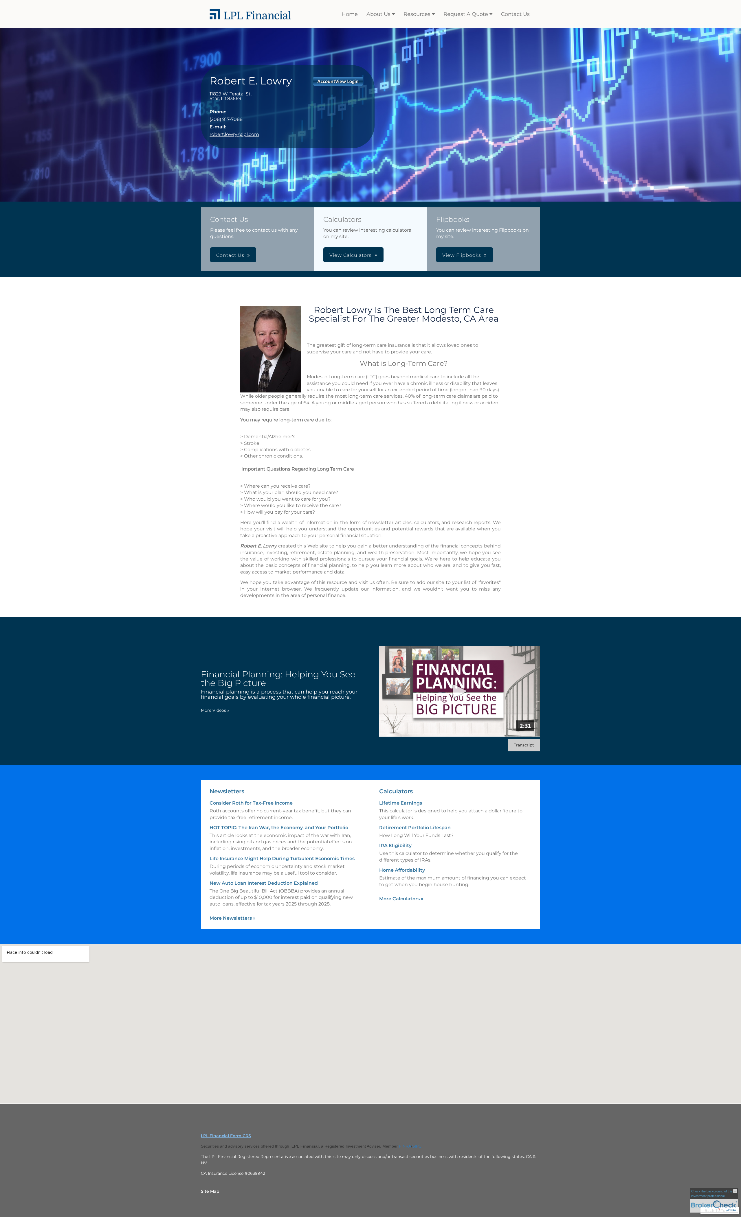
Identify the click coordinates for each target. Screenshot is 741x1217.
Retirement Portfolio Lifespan (415, 827)
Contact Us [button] (230, 255)
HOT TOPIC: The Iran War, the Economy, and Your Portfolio (279, 827)
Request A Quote (465, 14)
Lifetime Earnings (400, 803)
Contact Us (515, 14)
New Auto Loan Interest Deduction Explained (264, 883)
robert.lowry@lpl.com (234, 134)
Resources (416, 14)
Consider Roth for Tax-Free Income (251, 803)
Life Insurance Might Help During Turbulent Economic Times (282, 858)
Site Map (210, 1191)
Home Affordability (402, 870)
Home (350, 14)
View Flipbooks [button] (461, 255)
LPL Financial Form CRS (226, 1135)
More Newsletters (233, 918)
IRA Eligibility (395, 845)
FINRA (405, 1146)
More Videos (215, 710)
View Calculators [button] (350, 255)
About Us (378, 14)
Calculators (396, 791)
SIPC (416, 1146)
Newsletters (227, 791)
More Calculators (401, 898)
